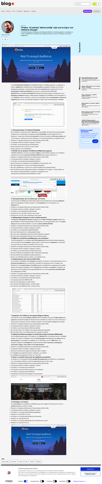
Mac (26, 461)
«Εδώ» (69, 474)
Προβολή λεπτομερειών (79, 481)
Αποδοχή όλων (90, 469)
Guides (33, 11)
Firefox (20, 461)
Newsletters (97, 11)
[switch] (42, 481)
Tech (2, 11)
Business (26, 11)
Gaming (19, 11)
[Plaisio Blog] (7, 4)
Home (8, 11)
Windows (38, 461)
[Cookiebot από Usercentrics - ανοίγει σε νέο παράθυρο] (9, 481)
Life (13, 11)
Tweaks (32, 461)
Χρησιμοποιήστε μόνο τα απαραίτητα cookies (90, 474)
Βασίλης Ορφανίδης (5, 34)
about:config (5, 461)
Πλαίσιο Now (87, 11)
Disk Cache (13, 461)
